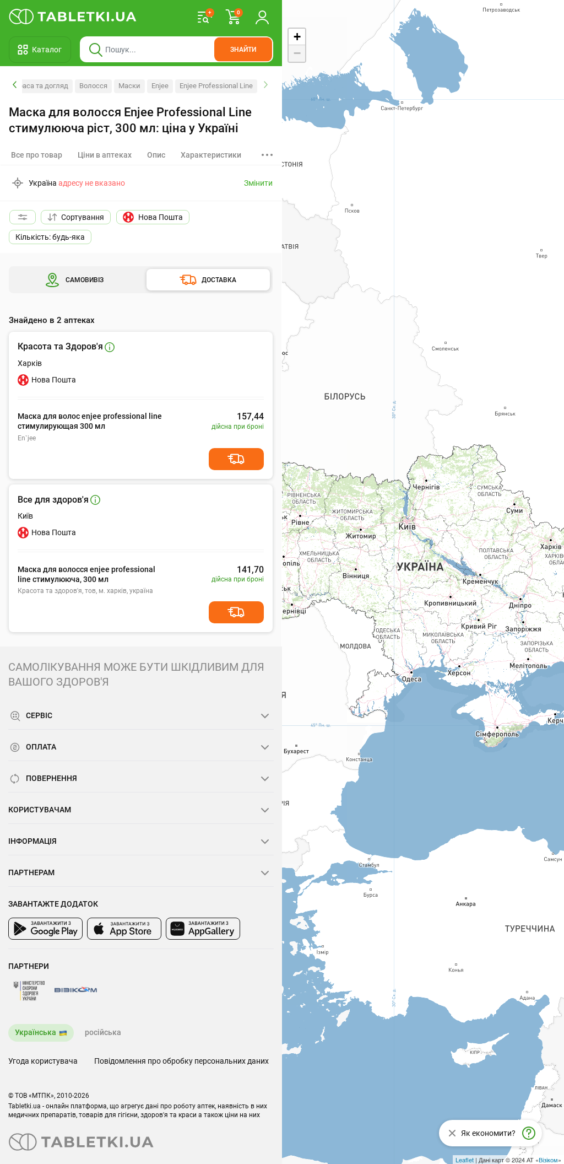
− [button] (297, 53)
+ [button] (297, 37)
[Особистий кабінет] (262, 17)
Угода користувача (43, 1061)
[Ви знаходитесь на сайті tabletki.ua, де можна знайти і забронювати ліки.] (73, 16)
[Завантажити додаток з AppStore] (124, 929)
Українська (35, 1032)
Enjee (160, 86)
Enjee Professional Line (216, 86)
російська (103, 1032)
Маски (129, 86)
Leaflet (464, 1159)
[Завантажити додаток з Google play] (45, 929)
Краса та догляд (41, 86)
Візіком (548, 1159)
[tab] (104, 155)
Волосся (93, 86)
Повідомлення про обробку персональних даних (181, 1061)
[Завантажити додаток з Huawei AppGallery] (203, 929)
